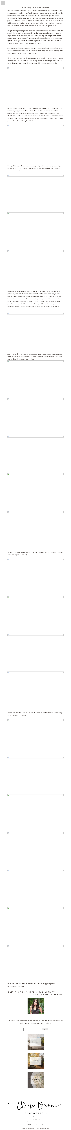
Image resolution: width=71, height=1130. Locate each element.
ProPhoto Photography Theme (43, 1128)
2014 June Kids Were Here (48, 994)
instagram (35, 1098)
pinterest (47, 1098)
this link (21, 984)
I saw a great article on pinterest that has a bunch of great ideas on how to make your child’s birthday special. (34, 38)
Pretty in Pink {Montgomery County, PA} (31, 992)
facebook (23, 1098)
